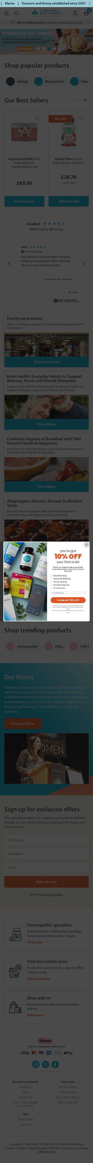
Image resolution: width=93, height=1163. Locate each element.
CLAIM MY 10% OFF (68, 600)
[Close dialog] (86, 545)
